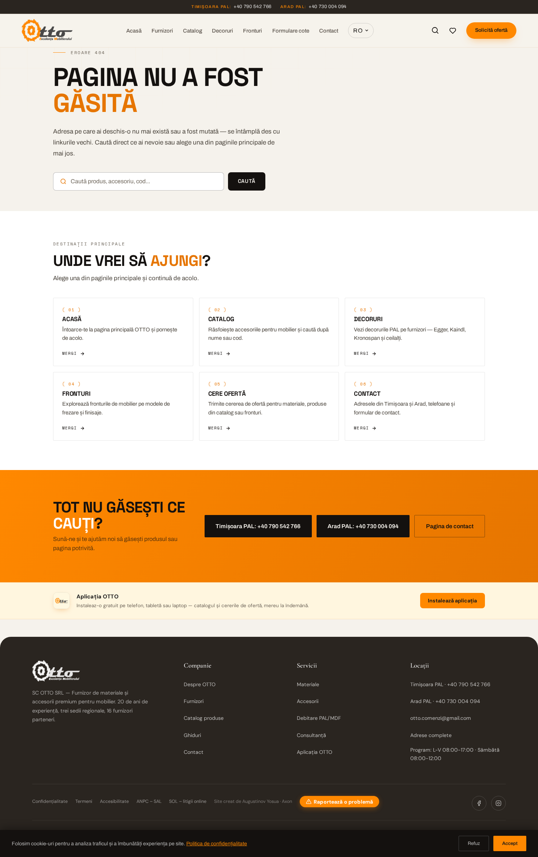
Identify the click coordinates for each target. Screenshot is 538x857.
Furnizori (162, 31)
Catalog (192, 31)
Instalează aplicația (452, 600)
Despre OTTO (200, 684)
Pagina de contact (450, 526)
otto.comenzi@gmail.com (440, 718)
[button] (339, 801)
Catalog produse (204, 718)
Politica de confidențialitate (216, 843)
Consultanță (311, 735)
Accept (510, 843)
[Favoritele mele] (452, 30)
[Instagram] (498, 803)
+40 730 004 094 (313, 6)
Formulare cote (290, 31)
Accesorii (307, 701)
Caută (246, 181)
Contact (328, 31)
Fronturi (252, 31)
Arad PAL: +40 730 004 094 (363, 526)
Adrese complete (431, 735)
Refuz (474, 843)
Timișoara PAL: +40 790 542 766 (258, 526)
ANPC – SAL (149, 801)
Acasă (134, 31)
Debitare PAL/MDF (319, 718)
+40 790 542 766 (231, 6)
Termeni (83, 801)
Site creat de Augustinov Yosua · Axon (253, 801)
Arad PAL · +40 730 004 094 (445, 701)
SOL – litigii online (187, 801)
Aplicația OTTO (314, 752)
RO (358, 30)
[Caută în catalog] (435, 30)
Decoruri (222, 31)
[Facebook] (479, 803)
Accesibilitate (114, 801)
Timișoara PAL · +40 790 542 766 (450, 684)
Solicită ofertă (491, 30)
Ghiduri (192, 735)
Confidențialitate (50, 801)
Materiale (308, 684)
